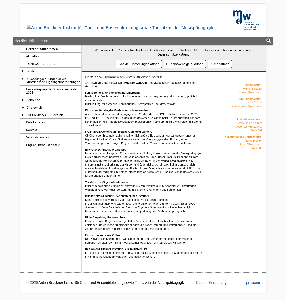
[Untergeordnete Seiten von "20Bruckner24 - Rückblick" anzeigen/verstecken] (23, 114)
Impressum (251, 283)
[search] (268, 41)
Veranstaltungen (37, 137)
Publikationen (35, 122)
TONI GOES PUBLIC (41, 64)
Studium (32, 71)
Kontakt (31, 130)
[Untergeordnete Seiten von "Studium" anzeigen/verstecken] (23, 71)
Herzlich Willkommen (42, 49)
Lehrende (33, 100)
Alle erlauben (219, 64)
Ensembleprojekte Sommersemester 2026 (52, 90)
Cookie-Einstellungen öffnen (138, 64)
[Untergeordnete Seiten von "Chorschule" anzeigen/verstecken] (23, 107)
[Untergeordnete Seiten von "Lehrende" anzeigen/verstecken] (23, 99)
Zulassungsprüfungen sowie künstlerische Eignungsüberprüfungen (53, 80)
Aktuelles (32, 56)
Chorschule (35, 107)
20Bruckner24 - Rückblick (45, 115)
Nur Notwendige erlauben (184, 64)
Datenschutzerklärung (173, 54)
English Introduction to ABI (44, 145)
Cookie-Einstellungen (213, 283)
